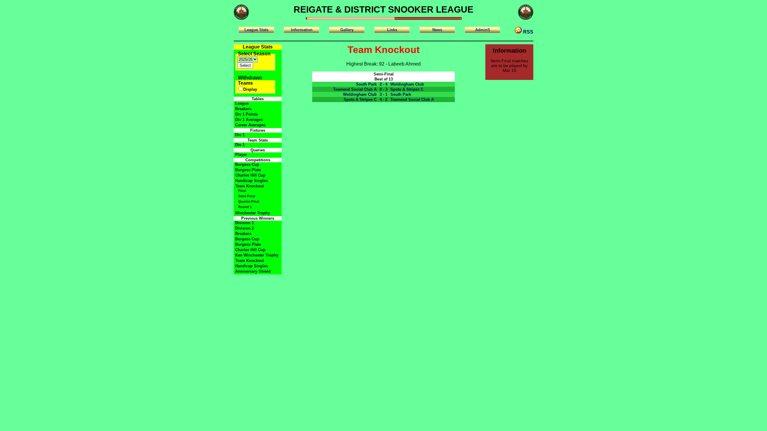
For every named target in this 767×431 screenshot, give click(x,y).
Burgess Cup (247, 164)
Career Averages (250, 125)
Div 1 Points (246, 114)
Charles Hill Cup (250, 175)
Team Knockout (249, 186)
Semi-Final (246, 196)
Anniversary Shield (253, 271)
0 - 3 (383, 89)
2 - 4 (383, 84)
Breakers (243, 109)
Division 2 (244, 228)
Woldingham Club (407, 84)
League (242, 103)
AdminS (482, 30)
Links (392, 30)
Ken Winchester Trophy (256, 255)
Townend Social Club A (355, 89)
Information (301, 30)
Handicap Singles (251, 180)
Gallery (347, 30)
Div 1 (239, 135)
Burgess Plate (248, 170)
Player (241, 154)
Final (242, 190)
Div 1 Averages (249, 119)
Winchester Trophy (252, 213)
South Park (366, 84)
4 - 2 (383, 99)
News (437, 30)
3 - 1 (383, 94)
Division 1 (244, 223)
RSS (527, 31)
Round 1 (245, 206)
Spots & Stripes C (406, 89)
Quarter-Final (248, 201)
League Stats (256, 30)
